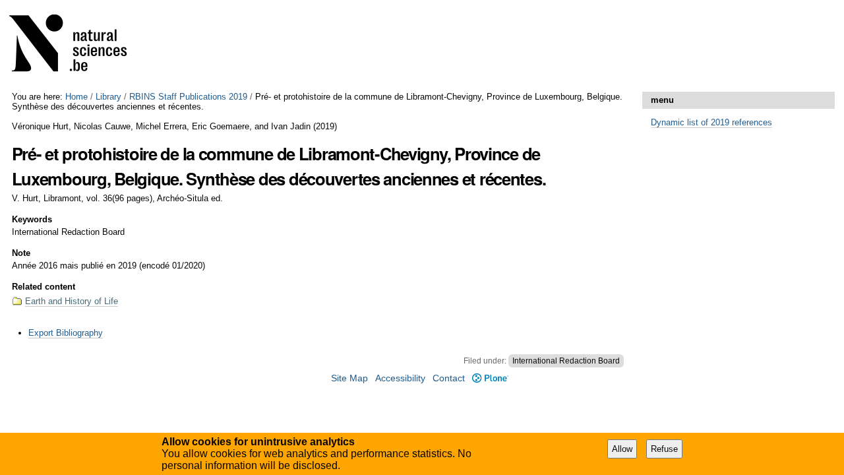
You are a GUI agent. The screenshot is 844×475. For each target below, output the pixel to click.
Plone (490, 378)
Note (21, 253)
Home (76, 97)
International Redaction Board (566, 360)
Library (108, 97)
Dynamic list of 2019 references (711, 122)
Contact (449, 378)
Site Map (349, 378)
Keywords (32, 219)
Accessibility (400, 378)
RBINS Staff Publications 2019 (188, 97)
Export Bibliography (65, 333)
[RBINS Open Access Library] (76, 46)
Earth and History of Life (71, 301)
